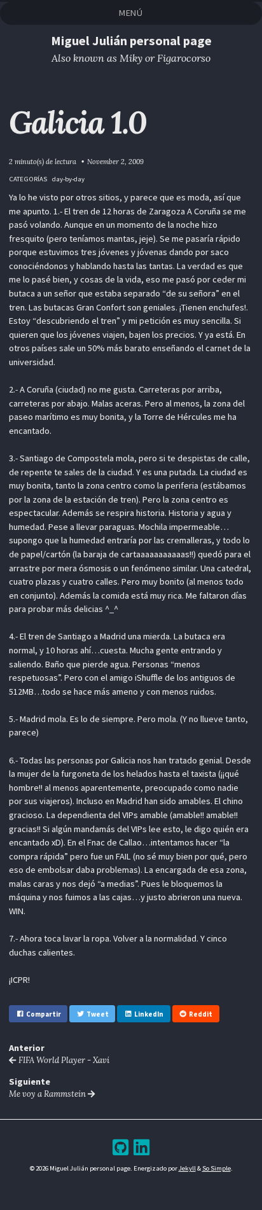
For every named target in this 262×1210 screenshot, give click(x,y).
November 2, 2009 (115, 161)
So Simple (216, 1168)
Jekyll (187, 1168)
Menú (131, 12)
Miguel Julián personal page (131, 40)
